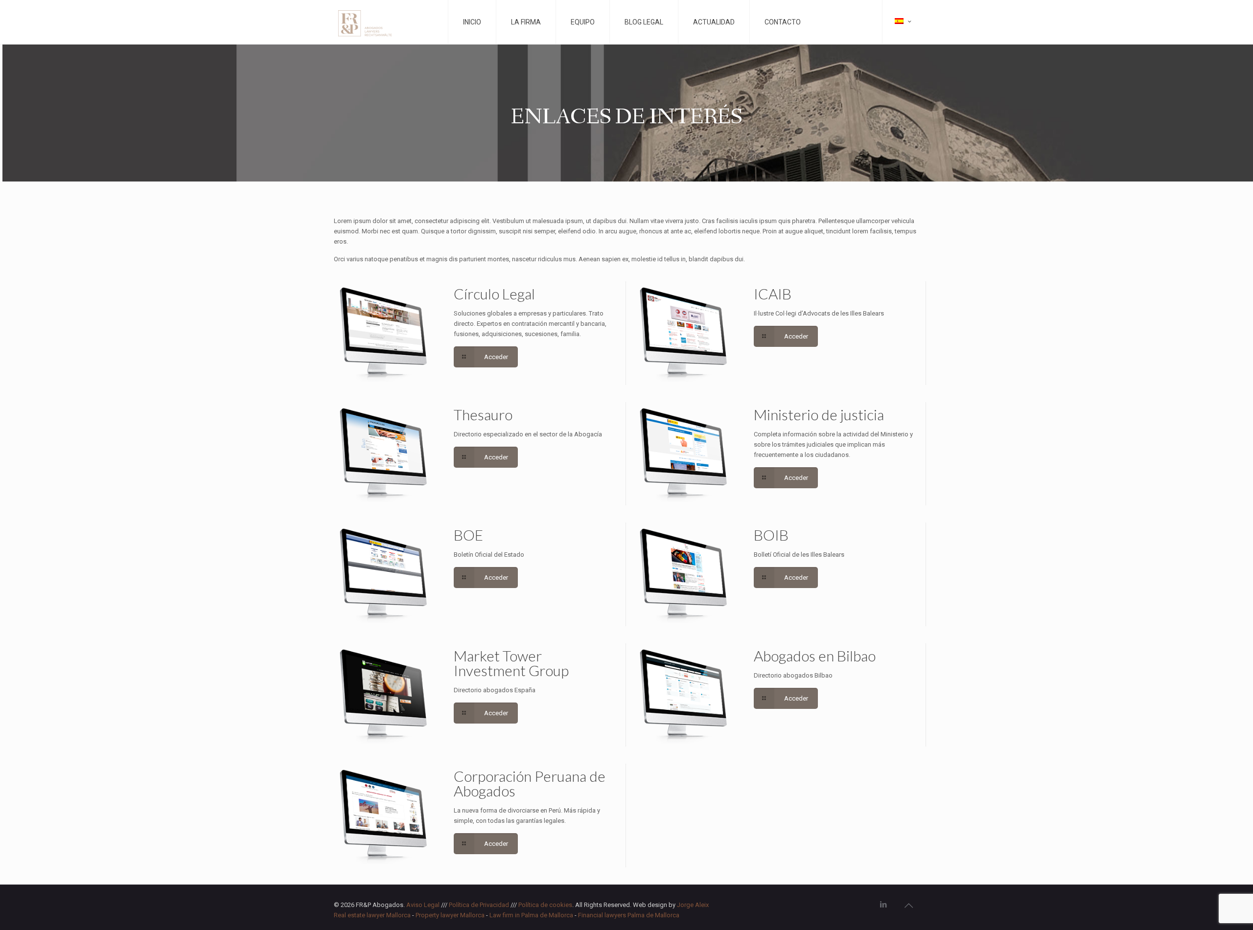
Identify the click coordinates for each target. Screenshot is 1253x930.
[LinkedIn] (884, 904)
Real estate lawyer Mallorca (372, 915)
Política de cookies (545, 904)
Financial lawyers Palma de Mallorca (628, 915)
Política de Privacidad (479, 904)
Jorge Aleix (693, 904)
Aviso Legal (423, 904)
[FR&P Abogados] (385, 22)
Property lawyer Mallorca (450, 915)
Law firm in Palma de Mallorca (531, 915)
